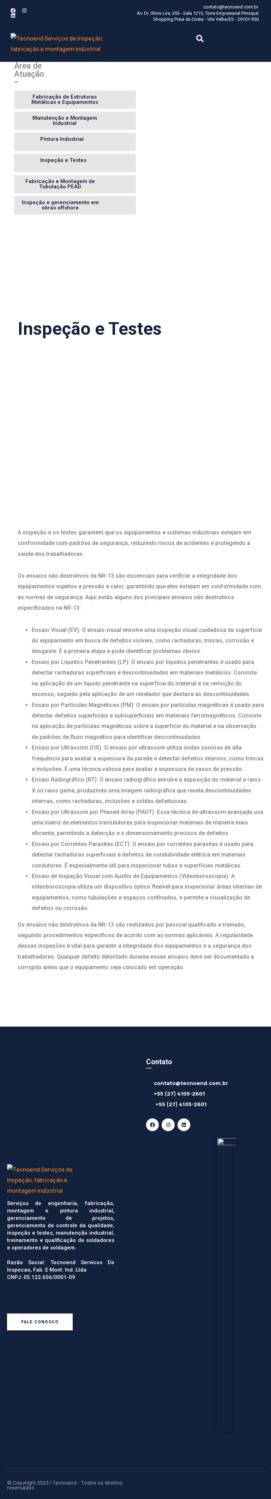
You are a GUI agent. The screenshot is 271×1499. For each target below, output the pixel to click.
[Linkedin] (13, 15)
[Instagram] (24, 10)
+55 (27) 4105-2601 (179, 1093)
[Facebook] (13, 10)
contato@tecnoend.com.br (191, 1083)
